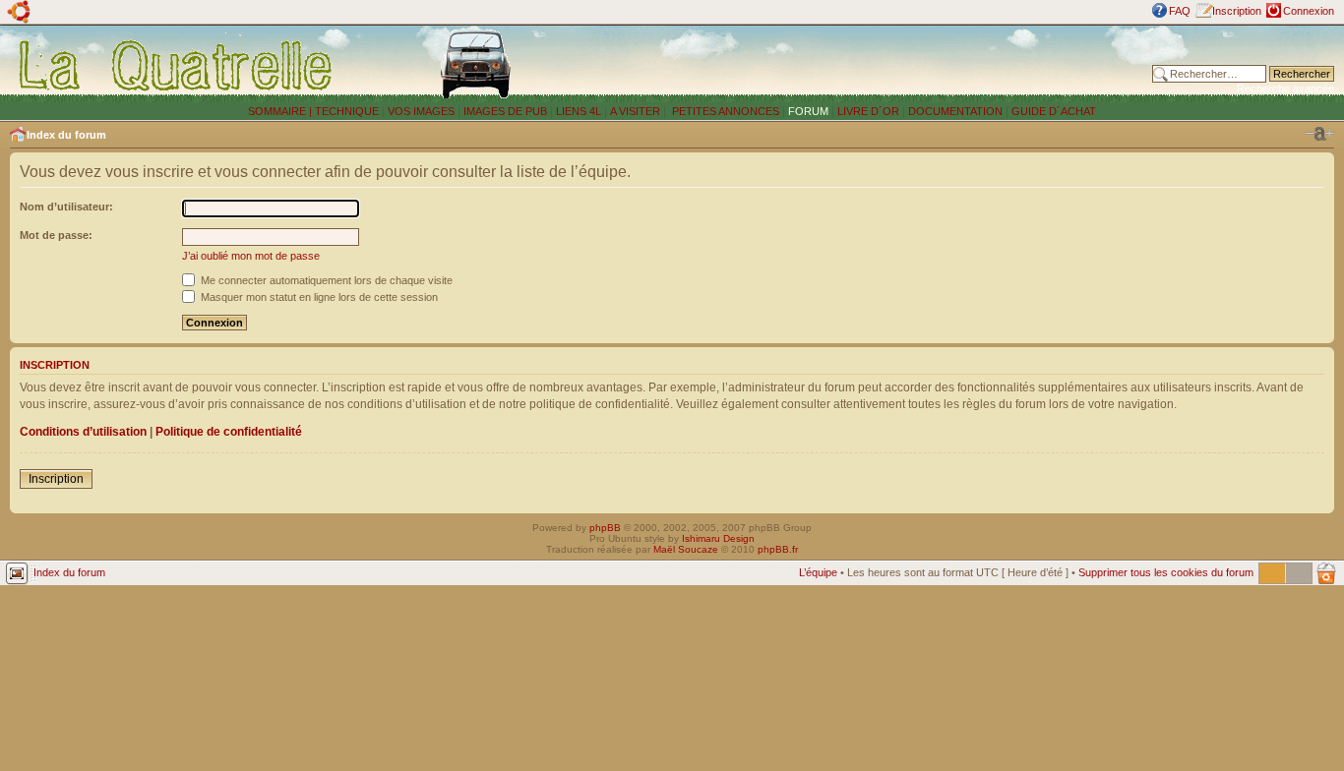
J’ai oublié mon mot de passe (251, 256)
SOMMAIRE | (281, 111)
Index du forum (66, 135)
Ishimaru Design (718, 538)
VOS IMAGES (421, 111)
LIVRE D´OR (868, 111)
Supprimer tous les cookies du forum (1165, 572)
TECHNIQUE (347, 111)
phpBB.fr (778, 549)
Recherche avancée (1285, 88)
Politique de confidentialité (228, 432)
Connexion (1308, 11)
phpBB (605, 527)
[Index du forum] (176, 65)
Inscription (1236, 11)
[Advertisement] (878, 63)
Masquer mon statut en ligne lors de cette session (318, 297)
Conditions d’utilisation (83, 432)
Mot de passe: (56, 235)
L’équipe (818, 572)
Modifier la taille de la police (1319, 134)
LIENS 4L (580, 111)
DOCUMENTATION (955, 111)
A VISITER (635, 111)
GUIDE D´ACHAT (1053, 111)
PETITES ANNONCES (724, 111)
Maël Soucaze (685, 549)
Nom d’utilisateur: (66, 206)
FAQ (1180, 11)
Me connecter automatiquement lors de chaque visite (325, 280)
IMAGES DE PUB (505, 111)
